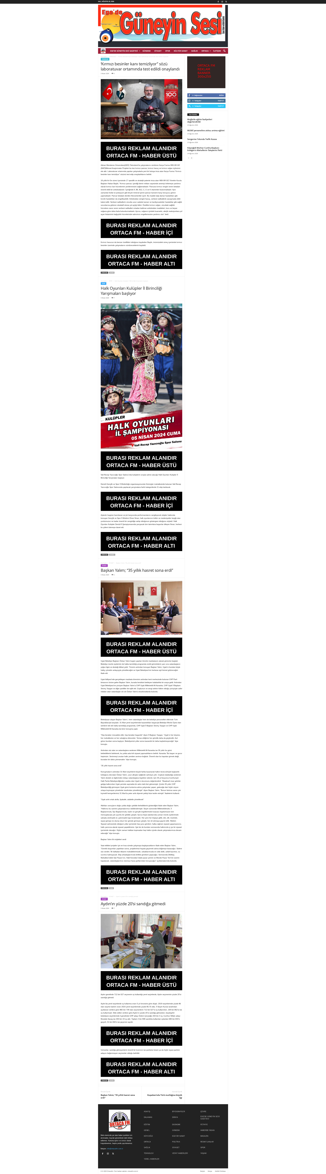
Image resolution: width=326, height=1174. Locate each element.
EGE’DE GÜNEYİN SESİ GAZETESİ (124, 51)
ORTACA (205, 51)
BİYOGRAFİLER (178, 1111)
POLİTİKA (176, 1142)
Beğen (221, 95)
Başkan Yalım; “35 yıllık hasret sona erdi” (118, 1096)
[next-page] (191, 158)
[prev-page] (188, 158)
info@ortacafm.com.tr (115, 1149)
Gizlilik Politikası (220, 1171)
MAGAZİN (204, 1136)
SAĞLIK (194, 51)
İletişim (217, 51)
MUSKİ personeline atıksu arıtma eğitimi (206, 130)
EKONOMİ (176, 1125)
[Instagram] (222, 2)
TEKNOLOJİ (112, 56)
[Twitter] (226, 2)
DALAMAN (148, 1117)
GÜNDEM (146, 51)
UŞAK (111, 888)
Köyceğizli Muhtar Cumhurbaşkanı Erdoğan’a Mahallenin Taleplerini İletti (204, 149)
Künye (210, 1171)
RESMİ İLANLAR (207, 1142)
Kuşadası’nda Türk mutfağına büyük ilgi (164, 1096)
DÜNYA (175, 1117)
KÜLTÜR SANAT (180, 51)
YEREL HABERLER (151, 1159)
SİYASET (157, 51)
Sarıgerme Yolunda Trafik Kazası (202, 139)
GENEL (147, 1130)
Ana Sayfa (104, 56)
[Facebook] (218, 2)
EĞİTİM (147, 1125)
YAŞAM (203, 1153)
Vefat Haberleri (180, 1153)
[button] (224, 51)
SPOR (167, 51)
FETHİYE (204, 1125)
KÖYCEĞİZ (148, 1136)
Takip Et (221, 101)
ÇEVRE (203, 1111)
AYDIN (112, 272)
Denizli (112, 555)
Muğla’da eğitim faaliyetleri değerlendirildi (199, 120)
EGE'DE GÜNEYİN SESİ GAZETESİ (210, 1118)
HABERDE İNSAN (207, 1130)
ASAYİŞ (147, 1111)
